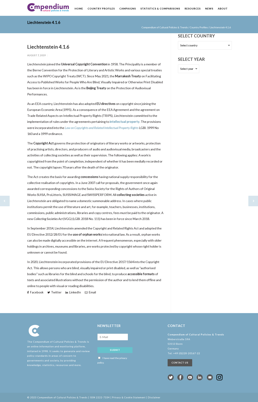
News (209, 8)
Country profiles (101, 8)
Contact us (179, 362)
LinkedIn (74, 292)
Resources (193, 8)
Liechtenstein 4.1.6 (48, 47)
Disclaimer (154, 397)
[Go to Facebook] (180, 379)
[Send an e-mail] (210, 379)
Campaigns (127, 8)
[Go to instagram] (219, 379)
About (223, 8)
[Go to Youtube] (190, 379)
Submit (115, 350)
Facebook (36, 292)
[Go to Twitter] (171, 379)
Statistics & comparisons (160, 8)
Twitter (56, 292)
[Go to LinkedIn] (200, 379)
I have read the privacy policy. (112, 360)
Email (92, 292)
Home (79, 8)
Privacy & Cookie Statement (128, 397)
